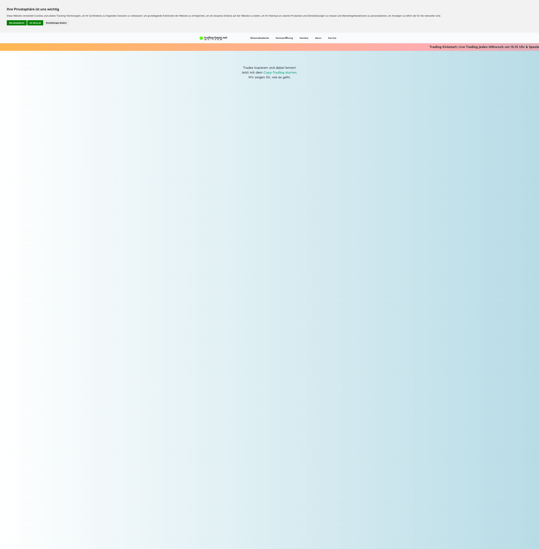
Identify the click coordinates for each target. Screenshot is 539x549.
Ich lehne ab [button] (35, 23)
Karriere (304, 38)
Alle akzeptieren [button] (16, 23)
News (318, 38)
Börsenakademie (259, 38)
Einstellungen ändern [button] (56, 23)
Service (332, 38)
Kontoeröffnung (284, 38)
